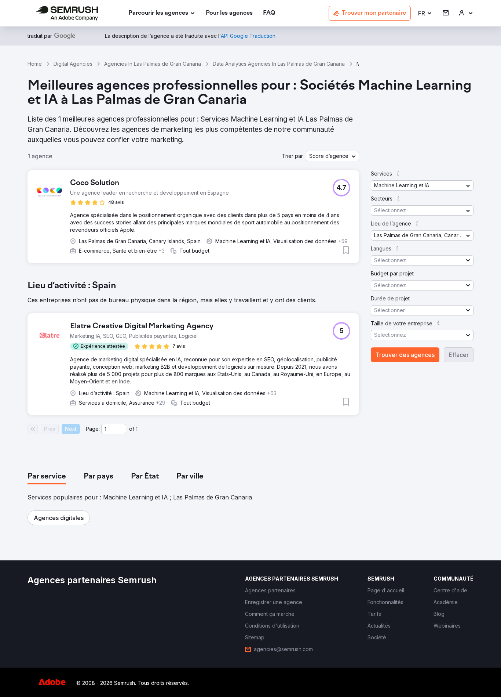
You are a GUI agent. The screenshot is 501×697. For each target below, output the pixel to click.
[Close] (379, 251)
